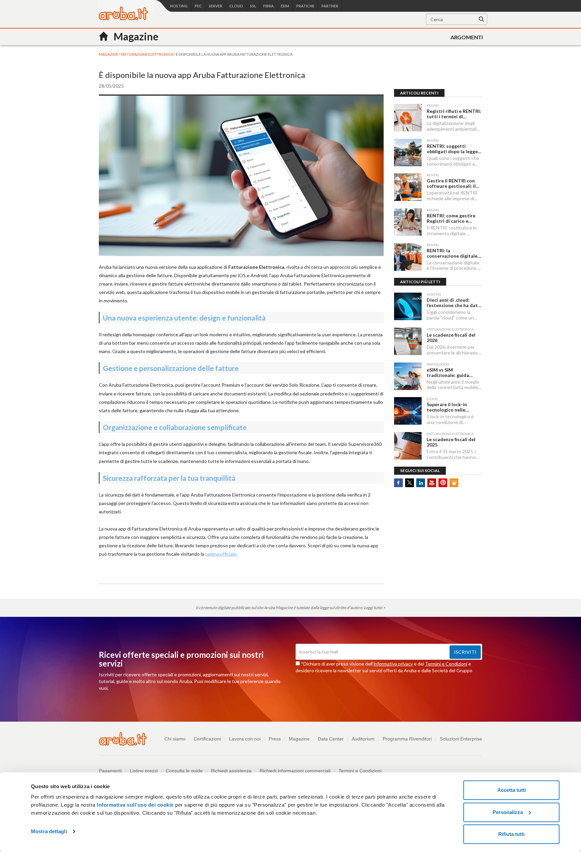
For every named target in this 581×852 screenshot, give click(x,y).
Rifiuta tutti (511, 834)
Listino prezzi (144, 770)
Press (275, 738)
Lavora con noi (245, 738)
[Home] (123, 18)
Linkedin (420, 482)
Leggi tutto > (374, 607)
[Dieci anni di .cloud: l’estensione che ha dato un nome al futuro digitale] (408, 306)
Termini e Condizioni (446, 664)
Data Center (331, 738)
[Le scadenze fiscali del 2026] (408, 341)
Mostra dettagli (49, 831)
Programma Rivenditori (407, 738)
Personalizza (508, 812)
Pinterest (442, 482)
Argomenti (467, 37)
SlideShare (454, 482)
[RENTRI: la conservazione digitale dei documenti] (408, 257)
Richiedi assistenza (231, 770)
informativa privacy (393, 664)
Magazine (299, 738)
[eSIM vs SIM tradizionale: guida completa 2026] (408, 376)
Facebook (398, 482)
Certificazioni (207, 738)
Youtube (431, 482)
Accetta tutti (511, 790)
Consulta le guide (184, 770)
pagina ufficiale (220, 554)
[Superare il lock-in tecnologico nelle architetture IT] (408, 411)
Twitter (409, 482)
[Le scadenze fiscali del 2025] (408, 446)
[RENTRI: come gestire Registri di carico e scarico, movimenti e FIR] (408, 222)
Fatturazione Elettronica (147, 54)
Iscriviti (465, 652)
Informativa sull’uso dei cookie (134, 805)
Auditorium (363, 738)
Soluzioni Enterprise (461, 738)
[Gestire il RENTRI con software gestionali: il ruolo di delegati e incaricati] (408, 187)
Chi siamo (175, 738)
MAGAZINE (109, 54)
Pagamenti (110, 770)
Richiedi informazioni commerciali (295, 770)
